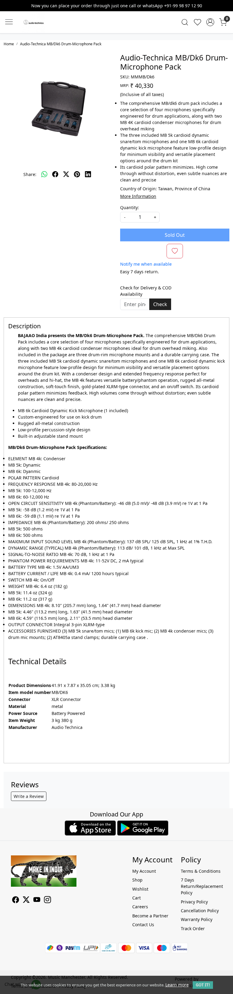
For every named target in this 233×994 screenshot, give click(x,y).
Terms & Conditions (201, 871)
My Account (144, 871)
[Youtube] (37, 900)
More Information (138, 196)
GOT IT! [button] (203, 985)
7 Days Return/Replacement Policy (201, 886)
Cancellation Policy (200, 910)
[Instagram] (47, 900)
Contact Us (143, 924)
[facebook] (55, 174)
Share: (29, 174)
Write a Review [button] (29, 796)
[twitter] (66, 174)
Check (160, 304)
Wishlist (140, 889)
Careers (140, 906)
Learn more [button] (177, 985)
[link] (184, 22)
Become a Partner (150, 916)
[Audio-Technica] (52, 22)
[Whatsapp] (44, 174)
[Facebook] (15, 900)
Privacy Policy (194, 902)
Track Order (193, 928)
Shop (137, 880)
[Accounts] (210, 22)
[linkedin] (88, 174)
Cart (136, 898)
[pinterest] (77, 174)
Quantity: (129, 207)
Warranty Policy (196, 919)
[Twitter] (26, 900)
